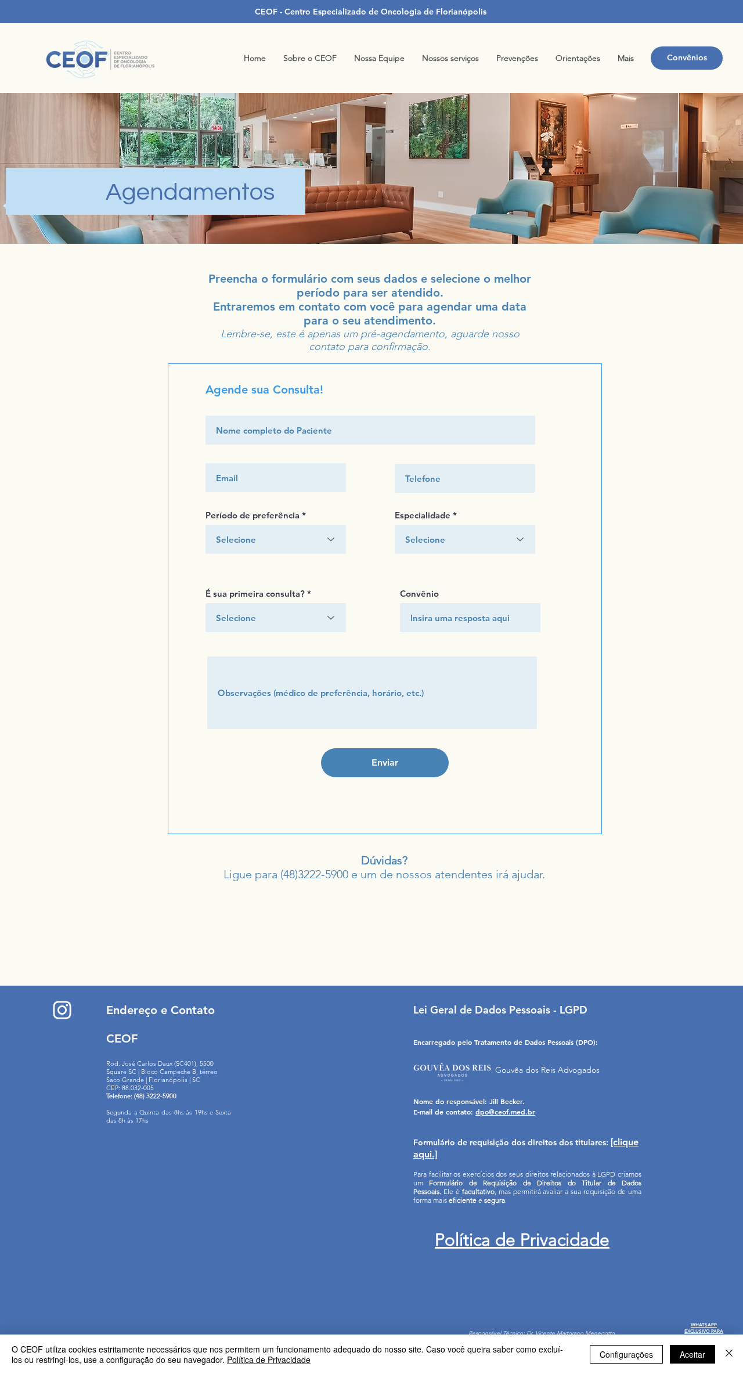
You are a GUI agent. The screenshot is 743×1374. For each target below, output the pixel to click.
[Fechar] (729, 1354)
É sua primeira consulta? (255, 593)
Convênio (419, 593)
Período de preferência (252, 515)
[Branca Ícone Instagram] (62, 1010)
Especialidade (422, 515)
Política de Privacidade (269, 1359)
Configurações (626, 1354)
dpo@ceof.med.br (505, 1111)
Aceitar (692, 1354)
